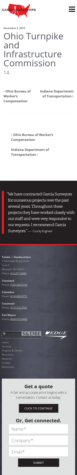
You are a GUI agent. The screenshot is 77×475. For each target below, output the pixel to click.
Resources (8, 354)
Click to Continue (38, 408)
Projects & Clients (12, 350)
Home (5, 342)
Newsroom (8, 367)
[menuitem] (72, 9)
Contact (6, 363)
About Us (7, 358)
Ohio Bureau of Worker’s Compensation (17, 96)
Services (6, 346)
